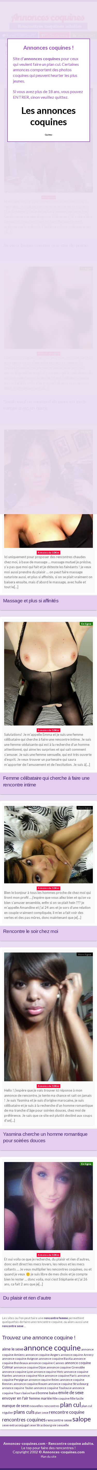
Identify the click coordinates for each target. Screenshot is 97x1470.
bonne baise (48, 1393)
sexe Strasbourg (40, 1425)
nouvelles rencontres (44, 1406)
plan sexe (41, 1412)
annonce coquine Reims (44, 1379)
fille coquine (61, 1398)
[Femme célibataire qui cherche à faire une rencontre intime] (48, 675)
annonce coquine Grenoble (66, 1367)
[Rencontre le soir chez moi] (48, 846)
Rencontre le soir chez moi (30, 931)
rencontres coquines (24, 1419)
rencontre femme (56, 1318)
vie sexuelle (60, 1425)
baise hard (30, 1393)
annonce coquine (52, 1347)
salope (81, 1419)
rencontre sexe (13, 1326)
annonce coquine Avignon (20, 1358)
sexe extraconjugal (15, 1425)
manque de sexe (15, 1405)
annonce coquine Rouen (30, 1384)
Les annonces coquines (48, 116)
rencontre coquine (66, 1412)
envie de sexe (71, 1392)
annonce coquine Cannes (46, 1363)
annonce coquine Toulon (17, 1388)
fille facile (77, 1398)
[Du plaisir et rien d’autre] (48, 1207)
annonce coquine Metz (48, 1371)
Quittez (48, 134)
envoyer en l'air (15, 1398)
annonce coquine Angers (42, 1355)
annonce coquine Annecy (77, 1354)
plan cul (70, 1404)
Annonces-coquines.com (24, 1443)
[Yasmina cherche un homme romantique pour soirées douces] (48, 1018)
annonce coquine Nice (28, 1375)
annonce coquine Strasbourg (68, 1384)
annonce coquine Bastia (56, 1358)
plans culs (24, 1412)
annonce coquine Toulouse (53, 1388)
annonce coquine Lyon (17, 1372)
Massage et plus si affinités (30, 600)
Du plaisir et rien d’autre (27, 1298)
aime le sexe (12, 1348)
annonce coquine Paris (61, 1375)
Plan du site (48, 1456)
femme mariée (40, 1398)
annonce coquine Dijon (30, 1367)
